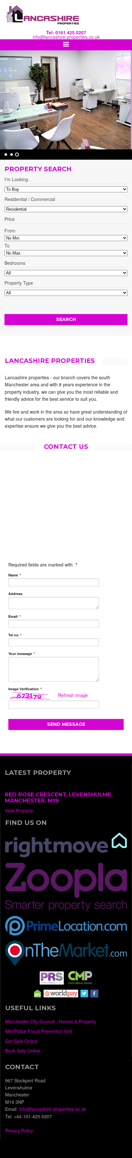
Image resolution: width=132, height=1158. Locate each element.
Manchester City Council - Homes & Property (50, 1021)
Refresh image (73, 695)
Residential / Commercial (29, 199)
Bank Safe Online (22, 1050)
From (9, 230)
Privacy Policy (19, 1130)
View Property (19, 810)
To (7, 245)
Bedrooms (14, 263)
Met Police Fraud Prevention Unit (38, 1031)
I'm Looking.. (17, 179)
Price (9, 219)
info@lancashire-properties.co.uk (66, 37)
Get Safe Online (21, 1041)
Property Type (18, 283)
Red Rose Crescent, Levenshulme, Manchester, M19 (58, 797)
